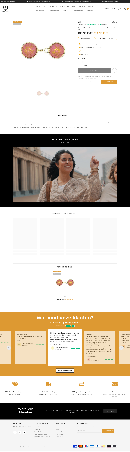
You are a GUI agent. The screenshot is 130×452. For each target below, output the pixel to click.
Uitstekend (82, 24)
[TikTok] (24, 432)
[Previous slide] (9, 348)
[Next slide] (121, 348)
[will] (65, 282)
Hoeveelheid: (81, 58)
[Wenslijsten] (121, 9)
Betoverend (54, 333)
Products (20, 17)
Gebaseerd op (65, 322)
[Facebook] (15, 432)
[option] (43, 50)
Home (14, 17)
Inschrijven (110, 411)
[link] (114, 70)
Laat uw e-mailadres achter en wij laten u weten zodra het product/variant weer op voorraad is (94, 77)
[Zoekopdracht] (118, 8)
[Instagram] (19, 432)
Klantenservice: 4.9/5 (86, 38)
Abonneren (109, 82)
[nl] (102, 8)
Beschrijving (63, 115)
